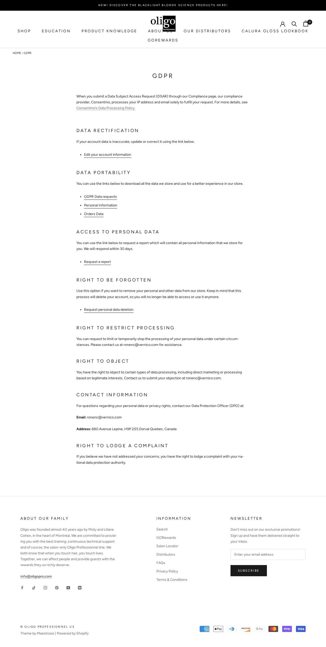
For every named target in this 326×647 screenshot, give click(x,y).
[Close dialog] (252, 265)
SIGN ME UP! (115, 359)
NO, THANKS (115, 375)
